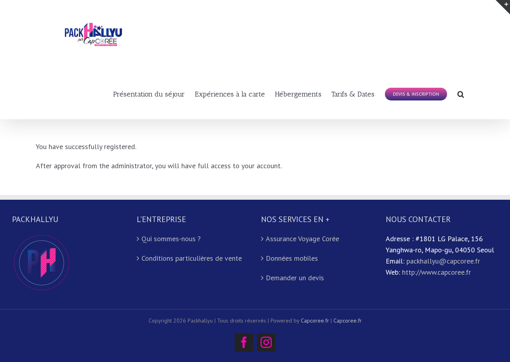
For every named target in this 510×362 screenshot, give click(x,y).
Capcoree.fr (315, 320)
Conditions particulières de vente (191, 258)
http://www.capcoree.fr (436, 272)
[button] (460, 93)
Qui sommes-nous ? (171, 238)
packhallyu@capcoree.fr (443, 261)
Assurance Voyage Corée (302, 238)
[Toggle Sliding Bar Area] (503, 7)
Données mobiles (292, 258)
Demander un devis (295, 277)
